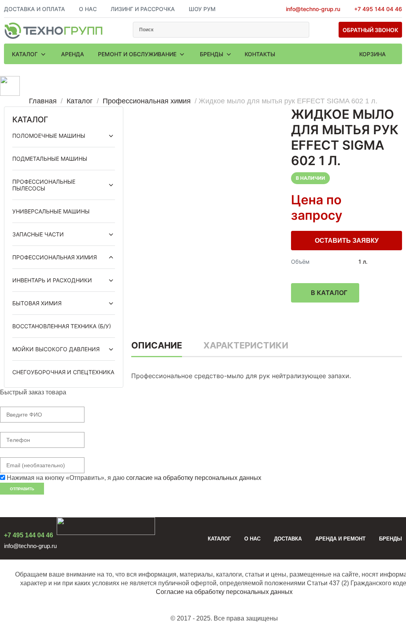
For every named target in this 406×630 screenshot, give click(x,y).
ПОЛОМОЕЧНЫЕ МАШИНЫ (48, 135)
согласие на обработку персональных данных (193, 477)
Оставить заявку (347, 240)
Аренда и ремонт (340, 539)
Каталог (25, 54)
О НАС (88, 9)
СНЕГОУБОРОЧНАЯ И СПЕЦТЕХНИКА (63, 372)
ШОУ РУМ (202, 9)
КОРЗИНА (372, 54)
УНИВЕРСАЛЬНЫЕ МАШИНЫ (51, 211)
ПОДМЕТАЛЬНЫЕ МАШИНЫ (49, 158)
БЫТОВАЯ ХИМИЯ (36, 303)
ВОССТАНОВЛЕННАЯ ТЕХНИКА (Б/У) (61, 326)
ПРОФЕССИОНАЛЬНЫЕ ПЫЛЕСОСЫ (43, 185)
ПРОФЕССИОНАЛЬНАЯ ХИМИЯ (54, 257)
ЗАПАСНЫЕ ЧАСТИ (38, 234)
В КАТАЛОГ (329, 293)
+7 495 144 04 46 (378, 9)
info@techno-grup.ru (313, 9)
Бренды (212, 54)
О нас (252, 539)
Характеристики (245, 345)
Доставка (288, 539)
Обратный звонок (370, 30)
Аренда (72, 54)
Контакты (260, 54)
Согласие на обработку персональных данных (224, 591)
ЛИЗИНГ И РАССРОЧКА (143, 9)
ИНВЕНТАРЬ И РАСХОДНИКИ (52, 280)
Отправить (22, 489)
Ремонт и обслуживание (138, 54)
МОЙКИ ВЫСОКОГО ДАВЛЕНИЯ (56, 349)
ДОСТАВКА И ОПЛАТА (34, 9)
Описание (156, 345)
